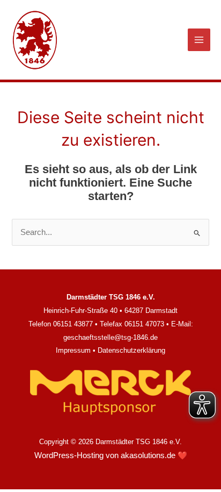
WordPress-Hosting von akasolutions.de (104, 455)
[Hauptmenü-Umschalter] (199, 39)
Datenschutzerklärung (131, 350)
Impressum (73, 350)
